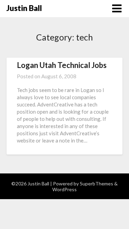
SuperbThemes (96, 183)
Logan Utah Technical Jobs (62, 65)
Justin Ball (24, 8)
